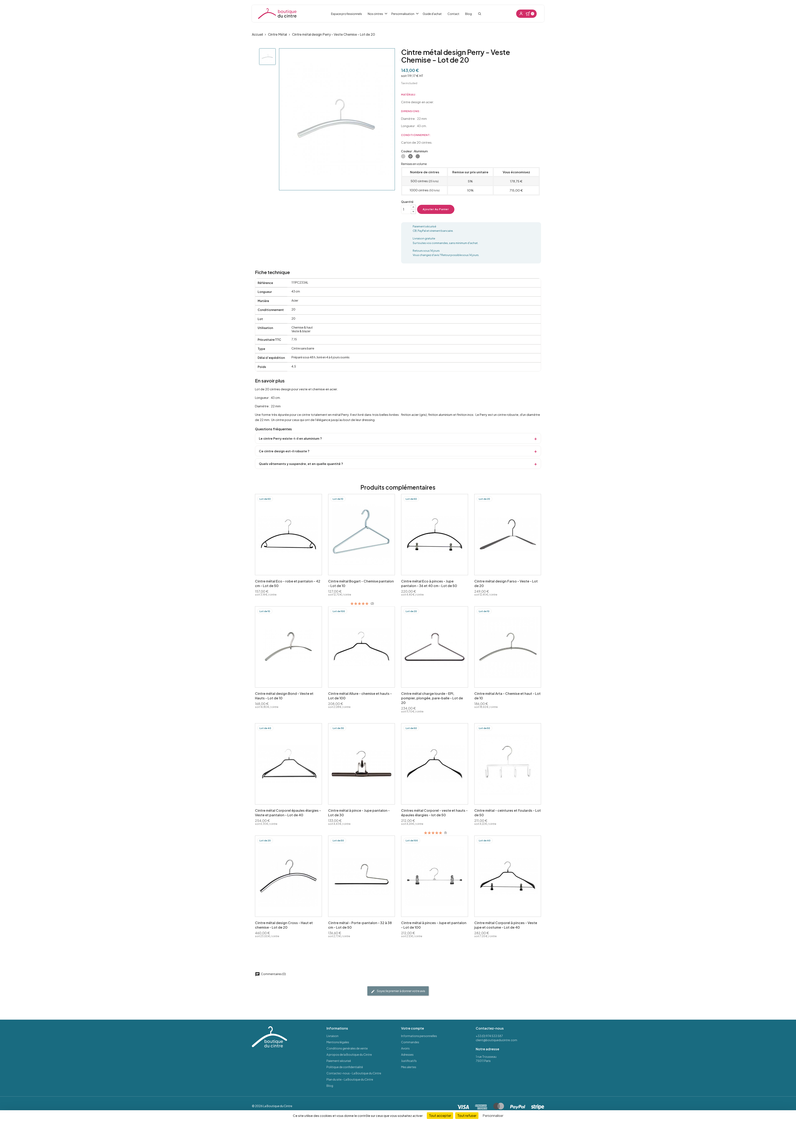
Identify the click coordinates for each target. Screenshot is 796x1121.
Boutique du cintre (277, 13)
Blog (329, 1085)
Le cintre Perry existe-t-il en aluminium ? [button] (290, 438)
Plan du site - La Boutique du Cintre (349, 1079)
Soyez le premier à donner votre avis (400, 991)
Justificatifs (409, 1061)
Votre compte (412, 1028)
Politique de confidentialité (344, 1067)
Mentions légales (337, 1042)
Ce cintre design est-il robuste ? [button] (284, 451)
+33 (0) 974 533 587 (489, 1036)
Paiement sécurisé (338, 1061)
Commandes (410, 1042)
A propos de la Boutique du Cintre (349, 1054)
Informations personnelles (419, 1036)
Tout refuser (466, 1115)
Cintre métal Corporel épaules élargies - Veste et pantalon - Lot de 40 (288, 812)
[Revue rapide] (303, 571)
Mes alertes (408, 1067)
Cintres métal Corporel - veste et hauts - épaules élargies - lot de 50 (434, 812)
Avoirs (405, 1048)
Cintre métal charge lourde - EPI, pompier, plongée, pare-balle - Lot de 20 (432, 698)
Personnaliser (493, 1115)
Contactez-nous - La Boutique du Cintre (353, 1073)
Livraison (332, 1036)
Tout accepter (440, 1115)
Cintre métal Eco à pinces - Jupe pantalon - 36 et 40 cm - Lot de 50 (429, 583)
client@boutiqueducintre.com (496, 1040)
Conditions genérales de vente (347, 1048)
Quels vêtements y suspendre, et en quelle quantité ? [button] (301, 464)
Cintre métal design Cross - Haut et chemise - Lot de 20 (284, 925)
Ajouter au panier (436, 209)
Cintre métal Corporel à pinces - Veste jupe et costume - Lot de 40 (505, 925)
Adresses (407, 1054)
